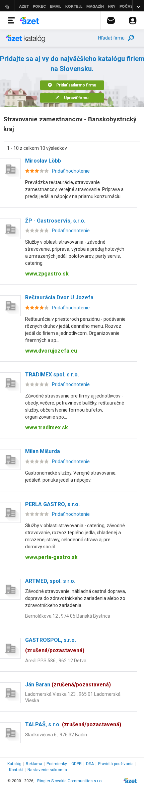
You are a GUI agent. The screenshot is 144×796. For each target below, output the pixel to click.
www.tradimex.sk (46, 427)
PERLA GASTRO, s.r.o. (52, 504)
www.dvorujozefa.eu (51, 351)
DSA (90, 763)
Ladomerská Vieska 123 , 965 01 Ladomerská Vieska (73, 697)
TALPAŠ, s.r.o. (73, 724)
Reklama (34, 763)
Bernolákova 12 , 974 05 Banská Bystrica (67, 616)
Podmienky (57, 763)
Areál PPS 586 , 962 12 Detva (55, 660)
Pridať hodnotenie (71, 171)
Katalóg (14, 763)
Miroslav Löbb (43, 161)
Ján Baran (68, 684)
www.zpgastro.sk (47, 273)
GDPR (76, 763)
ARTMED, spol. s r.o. (50, 581)
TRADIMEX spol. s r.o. (52, 374)
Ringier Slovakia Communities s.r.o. (69, 781)
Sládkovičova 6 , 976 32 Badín (56, 734)
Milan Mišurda (42, 451)
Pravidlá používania (116, 763)
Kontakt (16, 770)
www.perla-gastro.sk (51, 557)
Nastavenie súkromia (47, 770)
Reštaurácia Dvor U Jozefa (59, 297)
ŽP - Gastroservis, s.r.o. (55, 221)
